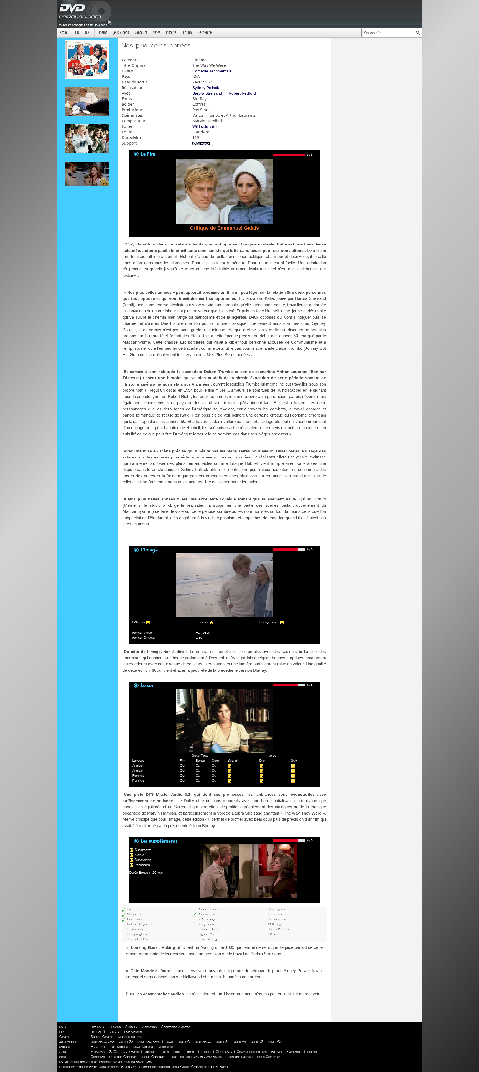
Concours (141, 32)
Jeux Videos (121, 32)
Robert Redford (242, 93)
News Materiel (143, 1046)
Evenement (294, 1051)
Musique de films (130, 1036)
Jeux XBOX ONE (103, 1041)
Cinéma (102, 32)
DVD (88, 32)
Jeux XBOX (203, 1041)
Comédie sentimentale (212, 71)
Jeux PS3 (126, 1041)
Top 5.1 (190, 1051)
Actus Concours (153, 1056)
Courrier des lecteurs (252, 1051)
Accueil (64, 32)
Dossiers (150, 1051)
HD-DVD (113, 1031)
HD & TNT (98, 1046)
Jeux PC (184, 1041)
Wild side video (205, 126)
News (156, 32)
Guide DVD (224, 1051)
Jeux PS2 (223, 1041)
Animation (149, 1026)
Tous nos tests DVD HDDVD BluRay (196, 1056)
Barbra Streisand (207, 93)
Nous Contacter (268, 1056)
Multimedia (165, 1046)
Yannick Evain (87, 1066)
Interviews (98, 1051)
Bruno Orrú (129, 1066)
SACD (113, 1051)
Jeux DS (257, 1041)
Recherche (205, 32)
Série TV (131, 1026)
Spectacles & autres (175, 1026)
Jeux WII (240, 1041)
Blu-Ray (96, 1031)
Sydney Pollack (205, 87)
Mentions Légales (240, 1056)
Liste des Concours (123, 1056)
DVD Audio (131, 1051)
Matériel (171, 32)
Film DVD (97, 1026)
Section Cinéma (102, 1036)
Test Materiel (133, 1031)
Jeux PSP (275, 1041)
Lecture (206, 1051)
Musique (115, 1026)
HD (77, 32)
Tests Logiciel (170, 1051)
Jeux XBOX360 (149, 1041)
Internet (312, 1051)
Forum (187, 32)
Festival (276, 1051)
